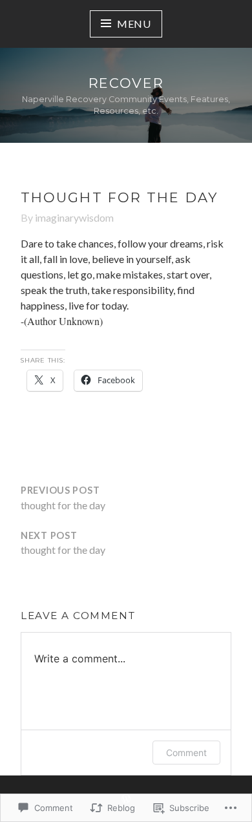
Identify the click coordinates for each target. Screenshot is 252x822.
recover (126, 83)
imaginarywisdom (74, 217)
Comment (186, 752)
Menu (134, 23)
